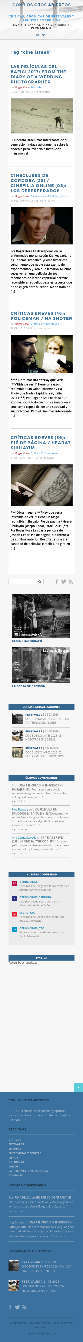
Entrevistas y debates (25, 1153)
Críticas (64, 196)
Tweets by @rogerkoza (23, 962)
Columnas (16, 1162)
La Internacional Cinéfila (28, 1171)
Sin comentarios (45, 200)
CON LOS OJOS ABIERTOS (41, 5)
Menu (41, 35)
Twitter (63, 582)
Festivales (37, 87)
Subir (78, 1087)
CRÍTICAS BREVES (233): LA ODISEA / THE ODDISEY (38, 839)
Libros (13, 1157)
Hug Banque (20, 809)
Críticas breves (50, 323)
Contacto (16, 1175)
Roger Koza (22, 87)
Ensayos (15, 1148)
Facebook (57, 582)
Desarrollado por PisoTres (41, 1333)
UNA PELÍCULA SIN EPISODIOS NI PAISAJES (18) (34, 811)
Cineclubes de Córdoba (44, 196)
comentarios (43, 91)
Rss (71, 582)
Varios (14, 1166)
